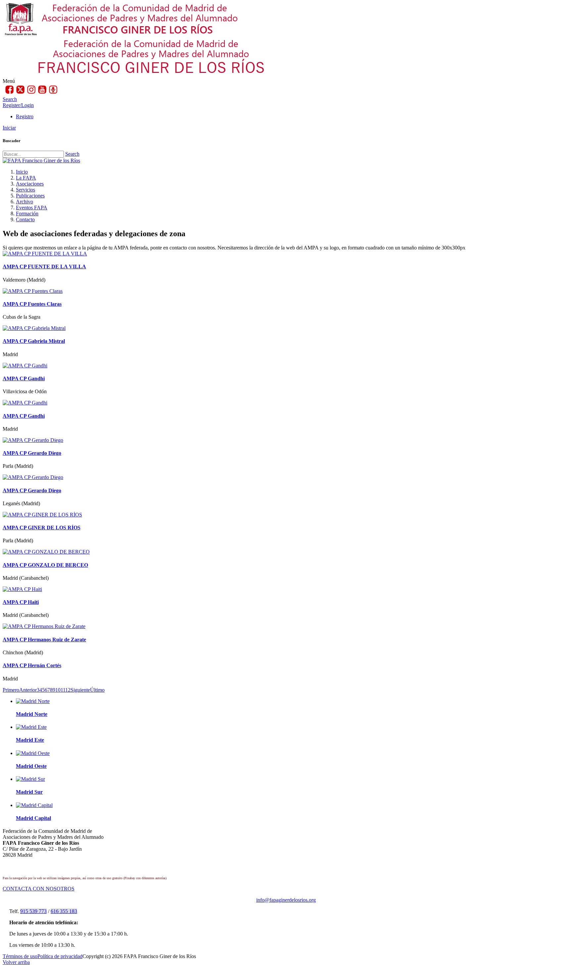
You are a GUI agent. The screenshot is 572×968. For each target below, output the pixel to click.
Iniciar (9, 128)
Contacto (25, 219)
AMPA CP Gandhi (24, 378)
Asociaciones (30, 184)
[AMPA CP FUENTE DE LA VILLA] (45, 253)
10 (58, 690)
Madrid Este (30, 740)
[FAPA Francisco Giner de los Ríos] (41, 160)
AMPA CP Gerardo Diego (32, 453)
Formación (27, 213)
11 (63, 690)
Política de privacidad (59, 956)
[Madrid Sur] (30, 779)
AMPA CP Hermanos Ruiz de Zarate (44, 639)
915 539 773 (33, 911)
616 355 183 (64, 911)
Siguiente (80, 690)
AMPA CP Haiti (21, 602)
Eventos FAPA (31, 207)
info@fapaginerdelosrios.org (286, 900)
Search (72, 154)
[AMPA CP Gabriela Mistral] (34, 328)
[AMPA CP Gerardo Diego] (33, 440)
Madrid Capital (33, 818)
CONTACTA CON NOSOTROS (38, 888)
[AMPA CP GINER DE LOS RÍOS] (42, 514)
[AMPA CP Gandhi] (25, 365)
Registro (24, 116)
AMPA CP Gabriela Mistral (34, 341)
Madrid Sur (29, 792)
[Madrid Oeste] (33, 753)
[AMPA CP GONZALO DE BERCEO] (46, 552)
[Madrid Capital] (34, 805)
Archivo (24, 201)
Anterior (28, 690)
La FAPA (26, 178)
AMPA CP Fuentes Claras (32, 304)
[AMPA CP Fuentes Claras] (33, 291)
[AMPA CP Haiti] (22, 589)
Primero (11, 690)
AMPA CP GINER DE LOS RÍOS (41, 527)
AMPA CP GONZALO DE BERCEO (45, 565)
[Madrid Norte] (33, 701)
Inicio (22, 172)
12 (68, 690)
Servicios (25, 189)
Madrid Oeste (31, 766)
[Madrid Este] (31, 727)
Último (97, 690)
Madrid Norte (31, 714)
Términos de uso (20, 956)
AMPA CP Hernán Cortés (32, 665)
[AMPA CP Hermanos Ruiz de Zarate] (44, 626)
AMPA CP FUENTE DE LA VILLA (44, 266)
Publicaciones (30, 195)
